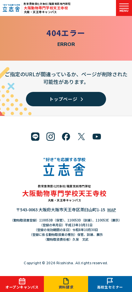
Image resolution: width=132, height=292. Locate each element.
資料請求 (66, 286)
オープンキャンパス (21, 286)
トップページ (63, 99)
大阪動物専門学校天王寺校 (46, 7)
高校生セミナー (110, 286)
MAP (111, 209)
